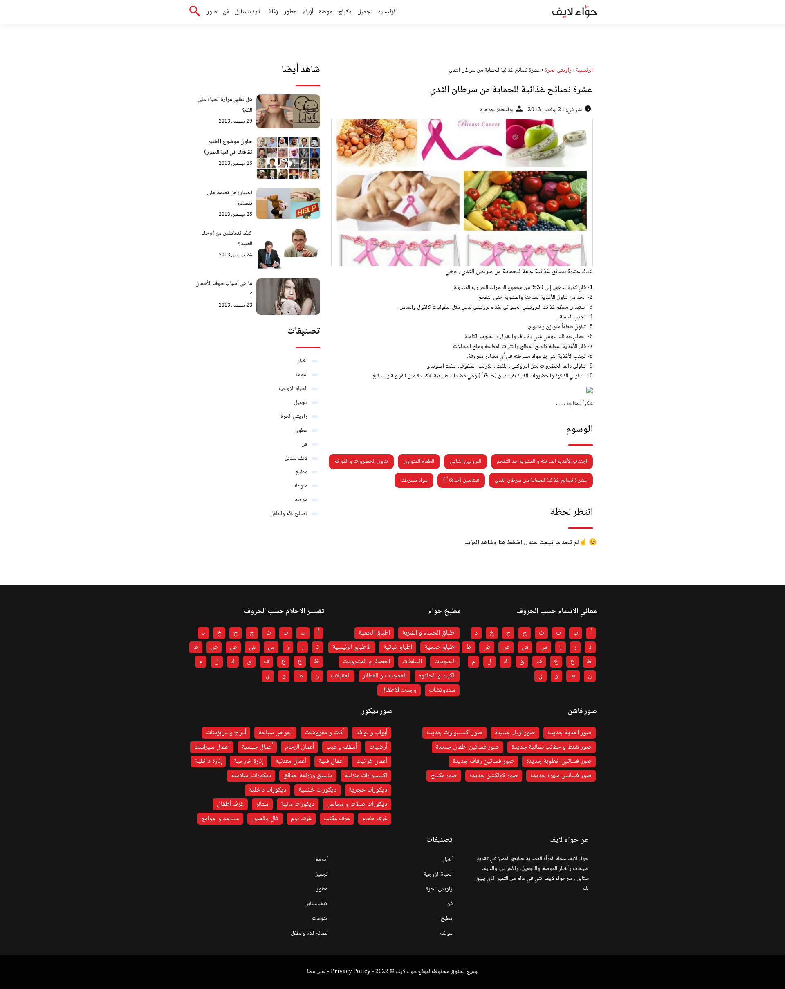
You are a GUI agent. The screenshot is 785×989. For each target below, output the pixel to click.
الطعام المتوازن (419, 461)
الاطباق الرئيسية (351, 647)
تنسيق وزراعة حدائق (307, 775)
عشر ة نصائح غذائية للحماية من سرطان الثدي (541, 480)
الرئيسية (387, 12)
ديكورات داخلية (267, 790)
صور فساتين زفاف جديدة (483, 761)
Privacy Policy (350, 972)
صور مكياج (444, 775)
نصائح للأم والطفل (288, 514)
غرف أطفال (230, 804)
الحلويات (444, 661)
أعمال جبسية (257, 747)
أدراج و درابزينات (226, 732)
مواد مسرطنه (414, 480)
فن (226, 12)
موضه (301, 500)
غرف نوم (301, 818)
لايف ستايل (247, 12)
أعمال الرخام (299, 747)
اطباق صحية (439, 647)
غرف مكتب (337, 818)
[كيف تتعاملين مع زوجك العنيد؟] (288, 249)
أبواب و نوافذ (371, 732)
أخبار (302, 361)
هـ (573, 676)
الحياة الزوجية (292, 389)
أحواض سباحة (275, 732)
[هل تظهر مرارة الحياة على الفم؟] (288, 111)
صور (211, 12)
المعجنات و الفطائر (384, 676)
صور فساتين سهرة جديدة (561, 775)
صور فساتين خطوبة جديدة (559, 761)
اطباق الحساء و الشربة (428, 633)
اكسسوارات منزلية (366, 775)
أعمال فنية (331, 761)
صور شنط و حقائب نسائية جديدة (551, 747)
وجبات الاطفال (399, 690)
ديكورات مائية (297, 804)
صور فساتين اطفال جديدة (467, 747)
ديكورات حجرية (368, 790)
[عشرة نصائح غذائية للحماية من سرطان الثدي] (460, 192)
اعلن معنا (316, 972)
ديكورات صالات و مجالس (357, 804)
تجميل (364, 12)
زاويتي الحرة (293, 417)
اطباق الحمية (374, 633)
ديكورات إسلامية (251, 775)
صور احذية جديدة (569, 732)
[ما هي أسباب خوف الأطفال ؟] (288, 296)
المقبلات (340, 676)
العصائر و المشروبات (366, 661)
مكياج (345, 12)
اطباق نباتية (397, 647)
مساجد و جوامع (220, 818)
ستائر (262, 804)
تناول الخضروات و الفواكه (361, 461)
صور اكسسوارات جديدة (454, 732)
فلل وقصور (264, 818)
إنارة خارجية (248, 761)
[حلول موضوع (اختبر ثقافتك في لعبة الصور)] (288, 158)
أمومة (301, 375)
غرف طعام (374, 818)
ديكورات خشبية (317, 790)
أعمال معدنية (290, 761)
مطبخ (301, 472)
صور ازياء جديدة (515, 732)
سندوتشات (442, 690)
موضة (325, 12)
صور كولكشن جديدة (493, 775)
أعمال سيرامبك (211, 747)
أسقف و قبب (341, 747)
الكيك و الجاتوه (437, 676)
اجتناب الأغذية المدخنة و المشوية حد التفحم (542, 461)
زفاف (272, 12)
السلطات (412, 661)
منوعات (299, 486)
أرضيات (378, 747)
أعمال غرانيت (371, 761)
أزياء (308, 12)
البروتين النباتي (465, 461)
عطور (290, 12)
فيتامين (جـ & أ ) (461, 480)
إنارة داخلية (208, 761)
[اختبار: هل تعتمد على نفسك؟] (288, 204)
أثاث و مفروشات (324, 732)
